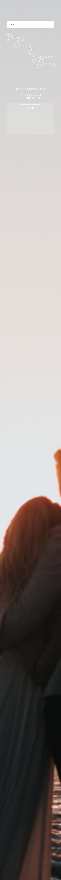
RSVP (30, 107)
